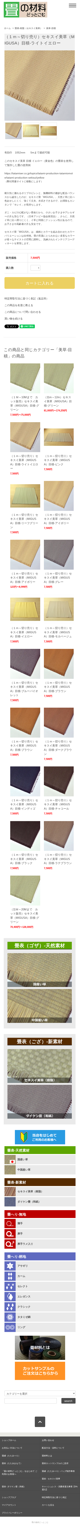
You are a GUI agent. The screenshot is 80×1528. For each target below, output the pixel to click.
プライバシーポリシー (12, 1513)
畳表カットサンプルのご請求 (55, 1463)
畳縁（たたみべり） (11, 1456)
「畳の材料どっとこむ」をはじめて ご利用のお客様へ (19, 1472)
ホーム (7, 28)
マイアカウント (9, 1505)
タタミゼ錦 (24, 1316)
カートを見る (48, 1505)
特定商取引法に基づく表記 (54, 1497)
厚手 (20, 1233)
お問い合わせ (48, 1440)
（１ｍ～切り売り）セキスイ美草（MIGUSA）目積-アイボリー (58, 519)
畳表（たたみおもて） (12, 1463)
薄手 (20, 1223)
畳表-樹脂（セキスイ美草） (28, 28)
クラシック (24, 1306)
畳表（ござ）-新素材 (40, 1041)
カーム (21, 1276)
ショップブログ (9, 1497)
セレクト (22, 1286)
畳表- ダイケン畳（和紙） (14, 1486)
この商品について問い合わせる (22, 311)
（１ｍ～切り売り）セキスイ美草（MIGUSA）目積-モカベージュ (58, 632)
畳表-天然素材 (18, 1150)
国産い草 (22, 1159)
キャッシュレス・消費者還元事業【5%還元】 (60, 1488)
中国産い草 (24, 1169)
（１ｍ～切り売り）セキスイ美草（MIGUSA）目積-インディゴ (24, 804)
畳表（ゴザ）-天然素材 (40, 945)
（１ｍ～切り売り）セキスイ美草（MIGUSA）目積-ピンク (58, 460)
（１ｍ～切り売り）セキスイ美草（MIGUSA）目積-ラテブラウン (58, 859)
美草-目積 (51, 28)
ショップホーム (9, 1440)
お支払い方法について (12, 1448)
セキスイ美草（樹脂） (30, 1191)
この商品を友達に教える (18, 305)
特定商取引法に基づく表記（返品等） (26, 298)
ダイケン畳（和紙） (29, 1201)
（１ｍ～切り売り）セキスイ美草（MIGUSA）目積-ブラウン (58, 687)
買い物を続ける (13, 318)
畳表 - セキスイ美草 (51, 1479)
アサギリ (22, 1265)
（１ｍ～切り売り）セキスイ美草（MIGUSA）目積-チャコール (58, 804)
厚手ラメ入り (25, 1243)
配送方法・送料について (53, 1448)
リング (21, 1327)
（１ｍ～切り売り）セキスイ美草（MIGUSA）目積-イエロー (24, 632)
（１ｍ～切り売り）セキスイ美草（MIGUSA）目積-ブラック (24, 859)
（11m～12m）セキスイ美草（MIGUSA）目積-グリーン (58, 401)
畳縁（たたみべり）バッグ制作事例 (58, 1471)
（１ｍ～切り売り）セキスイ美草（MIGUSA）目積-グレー (58, 577)
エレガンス (24, 1296)
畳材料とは (47, 1456)
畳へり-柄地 (16, 1257)
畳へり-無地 (16, 1214)
